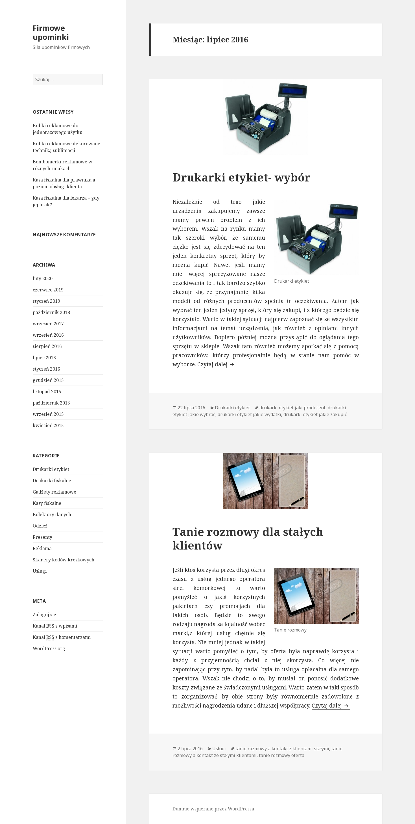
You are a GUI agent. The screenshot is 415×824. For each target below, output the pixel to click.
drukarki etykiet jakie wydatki (249, 414)
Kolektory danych (52, 514)
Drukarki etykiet (51, 469)
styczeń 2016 (46, 369)
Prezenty (42, 537)
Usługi (40, 571)
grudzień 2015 (48, 380)
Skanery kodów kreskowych (63, 560)
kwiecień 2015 (48, 425)
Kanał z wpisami (55, 626)
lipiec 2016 (44, 357)
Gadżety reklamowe (54, 492)
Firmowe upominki (51, 32)
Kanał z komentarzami (62, 637)
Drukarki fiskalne (52, 480)
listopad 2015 (47, 391)
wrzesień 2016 (48, 335)
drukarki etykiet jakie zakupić (315, 414)
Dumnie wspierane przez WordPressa (213, 809)
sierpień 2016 (47, 346)
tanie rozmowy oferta (281, 755)
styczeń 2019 (46, 301)
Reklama (42, 548)
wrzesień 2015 (48, 414)
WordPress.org (49, 648)
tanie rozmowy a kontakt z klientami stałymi (282, 748)
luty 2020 (43, 278)
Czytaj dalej (216, 364)
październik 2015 (51, 403)
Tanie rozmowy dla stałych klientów (247, 538)
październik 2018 (51, 312)
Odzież (40, 526)
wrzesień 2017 (48, 324)
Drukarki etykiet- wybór (241, 177)
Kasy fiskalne (47, 503)
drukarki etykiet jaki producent (292, 408)
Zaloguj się (44, 614)
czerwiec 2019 (48, 290)
